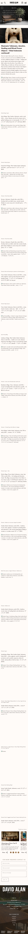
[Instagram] (13, 852)
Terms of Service (9, 931)
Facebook (14, 920)
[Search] (5, 2)
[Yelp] (18, 852)
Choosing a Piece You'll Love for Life (9, 844)
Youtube (14, 922)
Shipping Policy (16, 931)
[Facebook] (11, 852)
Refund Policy (23, 931)
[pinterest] (16, 852)
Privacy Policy (3, 931)
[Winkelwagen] (22, 2)
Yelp (14, 924)
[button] (2, 3)
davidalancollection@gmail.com (14, 902)
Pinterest (14, 918)
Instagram (14, 916)
